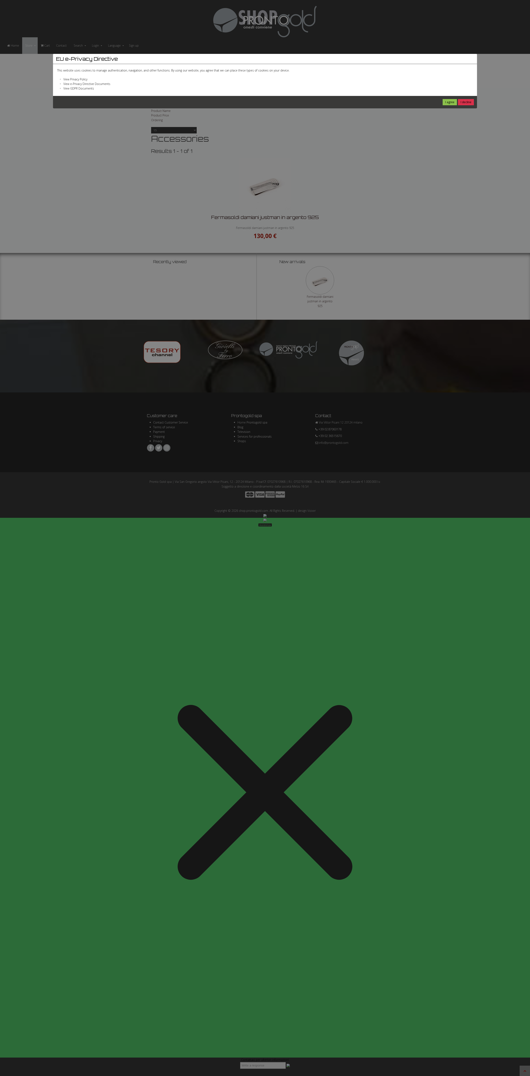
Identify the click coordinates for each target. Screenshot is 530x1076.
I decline (465, 102)
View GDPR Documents (78, 88)
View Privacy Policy (75, 79)
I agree (449, 102)
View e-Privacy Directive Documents (86, 84)
